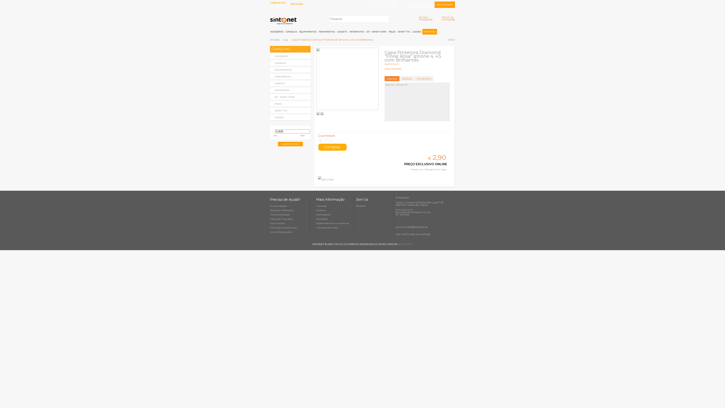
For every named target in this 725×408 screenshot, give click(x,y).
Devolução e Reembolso (281, 210)
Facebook (361, 206)
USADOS (416, 31)
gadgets (280, 83)
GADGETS (342, 31)
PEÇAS (392, 31)
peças (278, 104)
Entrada (274, 39)
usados (279, 117)
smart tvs (281, 110)
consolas (280, 63)
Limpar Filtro (290, 144)
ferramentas (283, 76)
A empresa (321, 206)
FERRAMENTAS (327, 31)
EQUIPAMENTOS (307, 31)
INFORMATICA (356, 31)
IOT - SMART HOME (376, 31)
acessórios (281, 56)
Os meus (425, 18)
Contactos (321, 210)
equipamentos (283, 70)
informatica (282, 90)
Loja (285, 39)
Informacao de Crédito (327, 227)
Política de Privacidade (281, 219)
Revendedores (323, 214)
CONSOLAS (291, 31)
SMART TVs (404, 31)
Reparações (322, 219)
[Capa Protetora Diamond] (347, 79)
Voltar (451, 39)
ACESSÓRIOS (276, 31)
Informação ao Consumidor (283, 227)
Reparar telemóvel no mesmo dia (332, 223)
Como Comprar (277, 223)
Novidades (429, 31)
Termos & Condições (280, 214)
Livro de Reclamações (280, 232)
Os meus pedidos (278, 206)
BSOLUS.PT (405, 244)
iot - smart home (285, 97)
